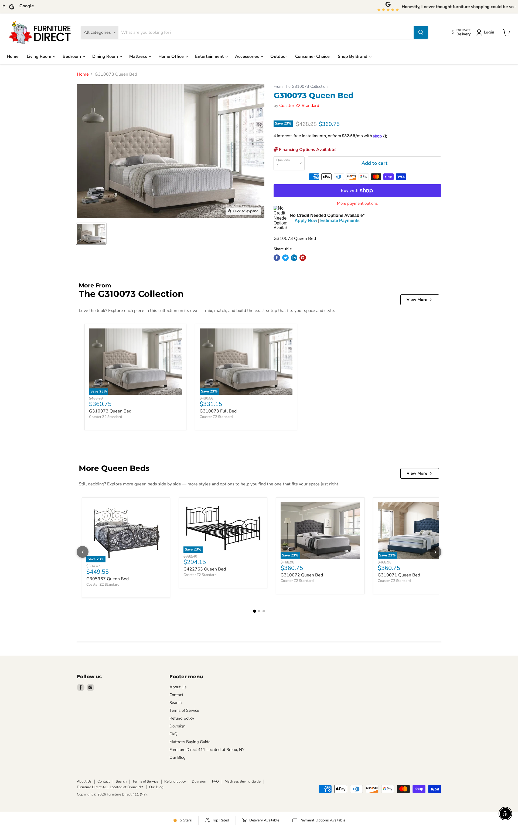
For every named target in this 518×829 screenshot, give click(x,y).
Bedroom (72, 56)
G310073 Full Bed (218, 411)
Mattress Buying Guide (189, 741)
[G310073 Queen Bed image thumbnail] (91, 233)
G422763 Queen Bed (204, 569)
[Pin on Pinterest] (302, 257)
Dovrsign (177, 726)
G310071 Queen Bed (399, 575)
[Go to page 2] (259, 611)
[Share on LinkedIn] (294, 257)
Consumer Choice (312, 56)
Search (175, 702)
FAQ (173, 734)
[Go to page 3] (264, 611)
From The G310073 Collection (301, 86)
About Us (177, 687)
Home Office (171, 56)
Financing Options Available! (307, 150)
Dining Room (105, 56)
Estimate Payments (340, 220)
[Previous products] (82, 552)
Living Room (39, 56)
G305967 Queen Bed (107, 579)
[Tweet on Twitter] (285, 257)
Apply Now (306, 220)
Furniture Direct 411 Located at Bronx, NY (206, 749)
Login (489, 32)
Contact (176, 694)
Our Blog (177, 757)
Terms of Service (184, 710)
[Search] (421, 32)
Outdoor (278, 56)
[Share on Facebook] (277, 257)
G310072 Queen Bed (302, 575)
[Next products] (435, 552)
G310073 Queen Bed (110, 411)
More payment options (357, 203)
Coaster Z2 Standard (299, 106)
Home (13, 56)
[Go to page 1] (254, 611)
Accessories (247, 56)
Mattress (138, 56)
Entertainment (210, 56)
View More (417, 299)
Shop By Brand (353, 56)
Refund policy (181, 718)
